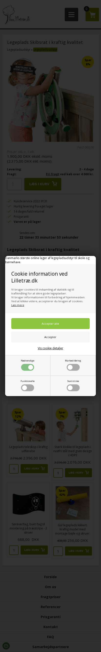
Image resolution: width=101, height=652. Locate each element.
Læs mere (17, 305)
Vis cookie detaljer (50, 348)
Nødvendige (27, 360)
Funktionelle (28, 381)
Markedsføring (73, 360)
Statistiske (73, 381)
